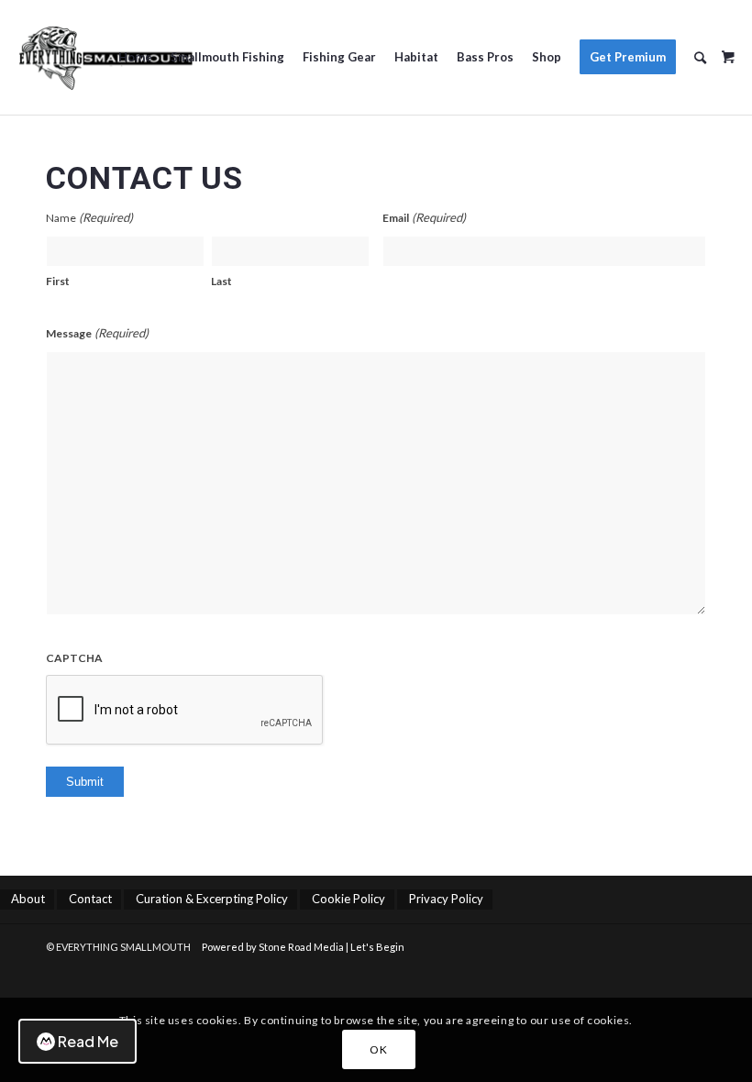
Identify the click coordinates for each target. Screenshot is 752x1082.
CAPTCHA (74, 658)
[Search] (700, 57)
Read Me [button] (88, 1041)
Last (221, 281)
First (58, 281)
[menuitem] (135, 57)
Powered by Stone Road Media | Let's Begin (303, 947)
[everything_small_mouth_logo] (105, 57)
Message (97, 333)
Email (424, 217)
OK (378, 1049)
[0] (728, 50)
